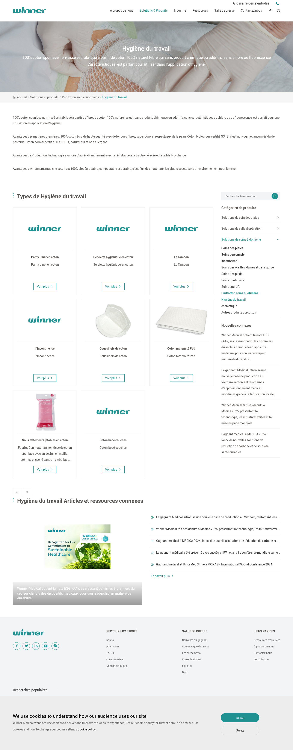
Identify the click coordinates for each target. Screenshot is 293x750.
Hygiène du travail (114, 97)
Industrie (180, 10)
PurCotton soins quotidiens (80, 97)
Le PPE (110, 653)
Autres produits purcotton (238, 312)
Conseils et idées (191, 659)
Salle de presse (224, 10)
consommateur (115, 659)
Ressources (200, 10)
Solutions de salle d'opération (241, 228)
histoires (187, 665)
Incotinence (229, 261)
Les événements (191, 653)
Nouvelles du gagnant (194, 640)
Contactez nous (251, 10)
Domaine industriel (117, 665)
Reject (240, 730)
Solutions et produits (44, 97)
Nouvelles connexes (236, 325)
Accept (240, 717)
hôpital (110, 640)
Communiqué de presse (195, 646)
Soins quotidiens (232, 280)
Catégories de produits (238, 208)
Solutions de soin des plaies (240, 217)
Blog (184, 672)
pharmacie (112, 646)
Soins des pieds (231, 274)
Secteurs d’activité (121, 631)
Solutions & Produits (154, 10)
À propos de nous (121, 10)
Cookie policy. (87, 729)
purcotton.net (261, 659)
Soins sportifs (230, 286)
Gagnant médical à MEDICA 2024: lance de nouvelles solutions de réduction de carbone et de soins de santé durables (245, 443)
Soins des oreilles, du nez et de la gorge (247, 267)
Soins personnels (233, 254)
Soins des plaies (232, 248)
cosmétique (229, 306)
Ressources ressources (267, 640)
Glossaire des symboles (251, 3)
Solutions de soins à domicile (241, 239)
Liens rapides (264, 631)
